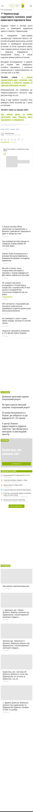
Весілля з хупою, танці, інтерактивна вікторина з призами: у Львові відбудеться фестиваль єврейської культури (15, 271)
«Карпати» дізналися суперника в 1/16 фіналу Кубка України (16, 332)
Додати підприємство (16, 506)
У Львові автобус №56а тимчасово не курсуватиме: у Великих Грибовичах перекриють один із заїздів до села (16, 230)
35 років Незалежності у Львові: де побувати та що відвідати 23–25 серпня (15, 415)
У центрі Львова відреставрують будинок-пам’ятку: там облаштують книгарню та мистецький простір (15, 429)
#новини (12, 129)
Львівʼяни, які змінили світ (11, 452)
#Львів (2, 129)
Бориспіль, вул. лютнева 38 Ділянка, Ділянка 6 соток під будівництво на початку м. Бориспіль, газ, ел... (15, 675)
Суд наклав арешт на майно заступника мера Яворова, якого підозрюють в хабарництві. (16, 117)
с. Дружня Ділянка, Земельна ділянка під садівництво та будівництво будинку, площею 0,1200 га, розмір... (16, 706)
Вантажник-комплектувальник (16, 586)
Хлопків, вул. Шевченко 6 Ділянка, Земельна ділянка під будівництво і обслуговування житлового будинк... (16, 644)
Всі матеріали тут (16, 464)
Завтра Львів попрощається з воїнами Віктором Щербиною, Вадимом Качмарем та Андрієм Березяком (15, 257)
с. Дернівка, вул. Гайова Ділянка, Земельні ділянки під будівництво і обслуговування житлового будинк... (16, 613)
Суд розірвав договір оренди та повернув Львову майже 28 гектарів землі (15, 243)
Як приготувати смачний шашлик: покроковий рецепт (16, 406)
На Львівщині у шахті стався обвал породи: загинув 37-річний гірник (16, 320)
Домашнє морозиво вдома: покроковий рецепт (15, 398)
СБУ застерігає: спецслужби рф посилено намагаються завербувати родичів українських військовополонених (16, 307)
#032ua (7, 129)
